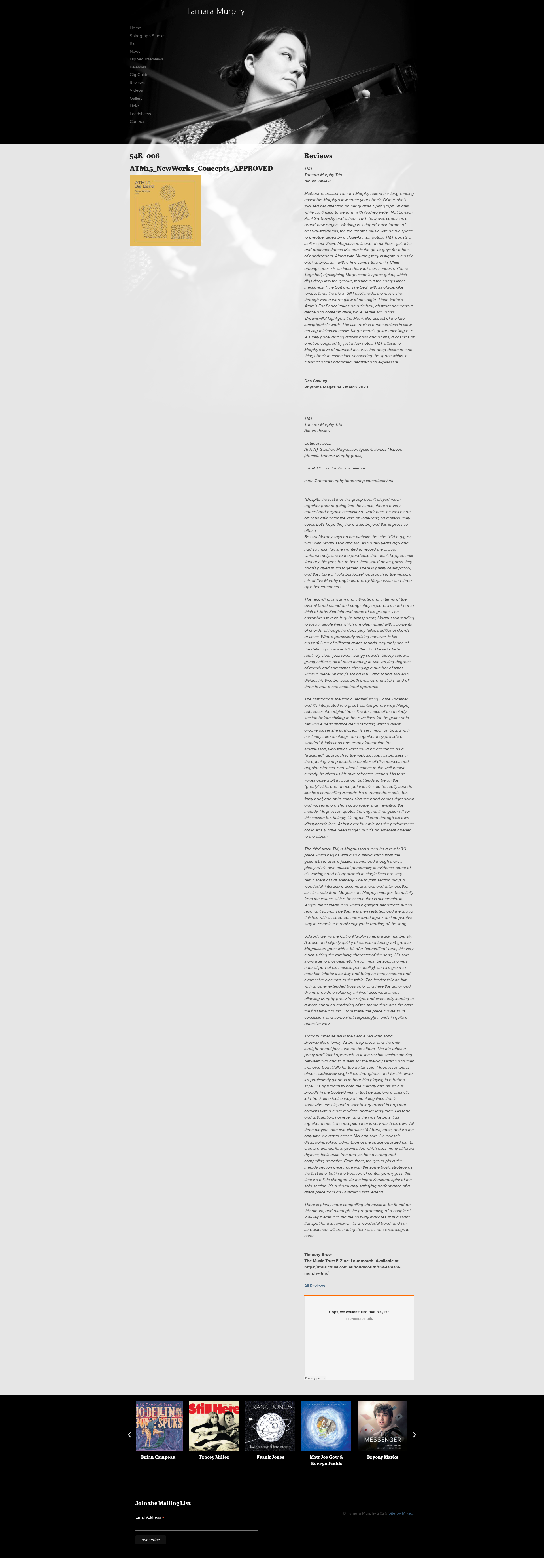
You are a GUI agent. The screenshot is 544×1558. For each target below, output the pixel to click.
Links (134, 106)
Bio (133, 43)
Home (135, 28)
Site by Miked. (401, 1513)
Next (414, 1435)
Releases (138, 67)
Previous (129, 1435)
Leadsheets (140, 114)
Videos (136, 90)
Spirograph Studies (147, 36)
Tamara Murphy (216, 10)
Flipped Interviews (146, 59)
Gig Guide (139, 74)
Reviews (137, 82)
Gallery (136, 98)
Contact (137, 121)
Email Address (149, 1517)
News (135, 51)
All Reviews (314, 1285)
